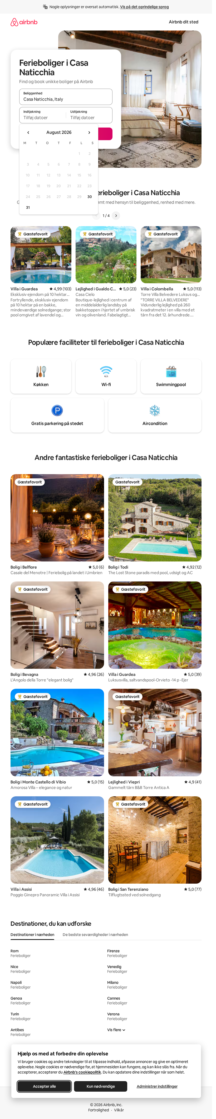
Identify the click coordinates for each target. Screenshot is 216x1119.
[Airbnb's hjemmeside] (24, 22)
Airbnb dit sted (183, 22)
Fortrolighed (98, 1110)
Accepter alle (44, 1086)
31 (28, 207)
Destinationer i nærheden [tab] (32, 934)
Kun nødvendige (100, 1086)
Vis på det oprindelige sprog (144, 6)
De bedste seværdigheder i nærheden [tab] (95, 934)
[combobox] (65, 99)
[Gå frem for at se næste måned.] (89, 132)
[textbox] (42, 117)
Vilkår (119, 1110)
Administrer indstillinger (156, 1086)
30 (89, 196)
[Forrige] (96, 215)
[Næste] (116, 215)
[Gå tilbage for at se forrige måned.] (28, 132)
